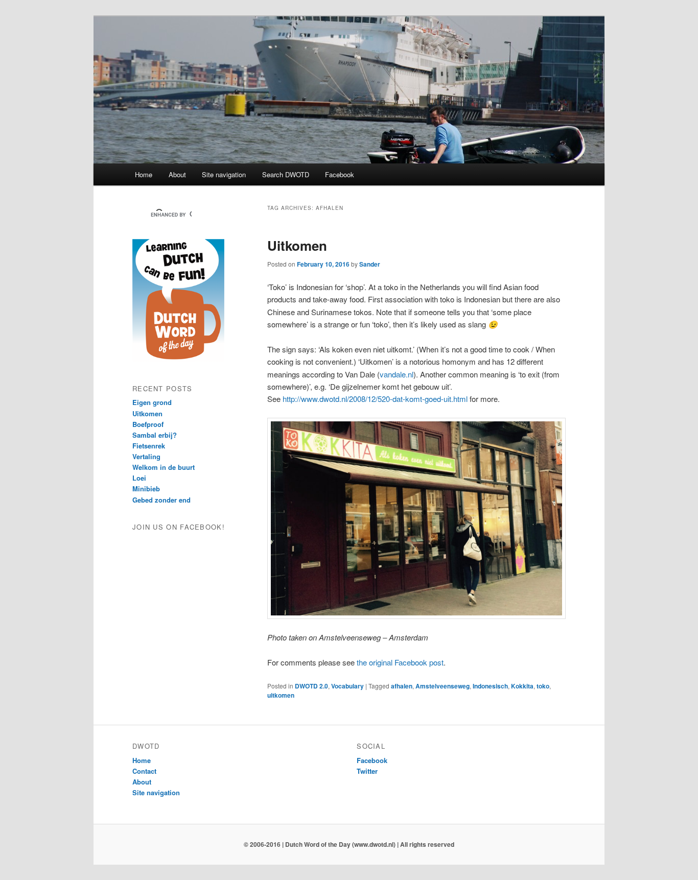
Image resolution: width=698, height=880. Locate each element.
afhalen (401, 686)
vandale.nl (396, 374)
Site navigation (224, 174)
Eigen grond (152, 402)
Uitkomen (297, 245)
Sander (369, 264)
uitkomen (280, 695)
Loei (139, 478)
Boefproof (148, 424)
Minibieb (146, 488)
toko (543, 686)
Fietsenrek (148, 445)
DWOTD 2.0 (311, 686)
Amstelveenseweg (442, 686)
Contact (144, 771)
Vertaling (146, 456)
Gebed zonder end (161, 500)
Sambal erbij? (154, 435)
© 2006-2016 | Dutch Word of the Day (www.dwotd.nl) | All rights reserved (349, 844)
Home (143, 174)
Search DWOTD (285, 174)
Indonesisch (490, 686)
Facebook (339, 174)
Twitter (367, 771)
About (177, 174)
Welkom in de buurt (163, 467)
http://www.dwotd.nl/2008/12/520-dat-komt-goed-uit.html (375, 398)
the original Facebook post (400, 662)
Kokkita (522, 686)
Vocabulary (347, 686)
